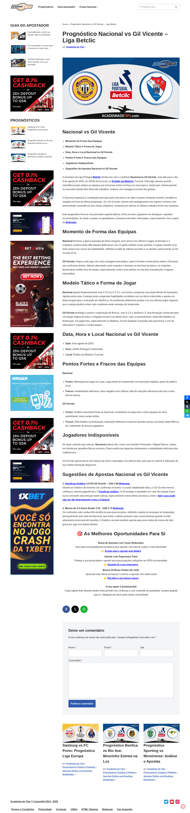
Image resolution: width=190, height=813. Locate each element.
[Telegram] (187, 415)
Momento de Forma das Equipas (83, 141)
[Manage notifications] (183, 806)
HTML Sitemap (89, 809)
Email (108, 647)
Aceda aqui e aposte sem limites (123, 551)
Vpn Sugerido (124, 809)
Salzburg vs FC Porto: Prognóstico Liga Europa (78, 750)
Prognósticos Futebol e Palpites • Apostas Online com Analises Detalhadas (79, 770)
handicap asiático (109, 491)
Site (142, 647)
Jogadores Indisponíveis (79, 163)
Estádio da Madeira (122, 181)
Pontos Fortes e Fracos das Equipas (86, 157)
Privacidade (45, 809)
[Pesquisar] (176, 7)
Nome (72, 647)
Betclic (97, 177)
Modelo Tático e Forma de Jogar (83, 146)
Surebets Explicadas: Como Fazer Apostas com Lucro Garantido (39, 62)
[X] (75, 609)
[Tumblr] (187, 406)
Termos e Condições (22, 809)
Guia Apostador (66, 7)
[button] (97, 6)
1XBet (74, 809)
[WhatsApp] (84, 609)
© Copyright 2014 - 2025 (44, 801)
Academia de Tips (75, 47)
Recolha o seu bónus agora (122, 578)
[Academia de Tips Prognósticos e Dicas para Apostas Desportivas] (21, 7)
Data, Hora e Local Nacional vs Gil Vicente (89, 152)
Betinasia (71, 222)
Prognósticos (45, 7)
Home (65, 24)
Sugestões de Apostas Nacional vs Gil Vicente (91, 168)
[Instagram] (177, 802)
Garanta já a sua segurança (122, 564)
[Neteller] (32, 410)
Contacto (61, 809)
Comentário (75, 660)
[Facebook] (66, 609)
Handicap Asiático (75, 483)
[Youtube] (172, 802)
